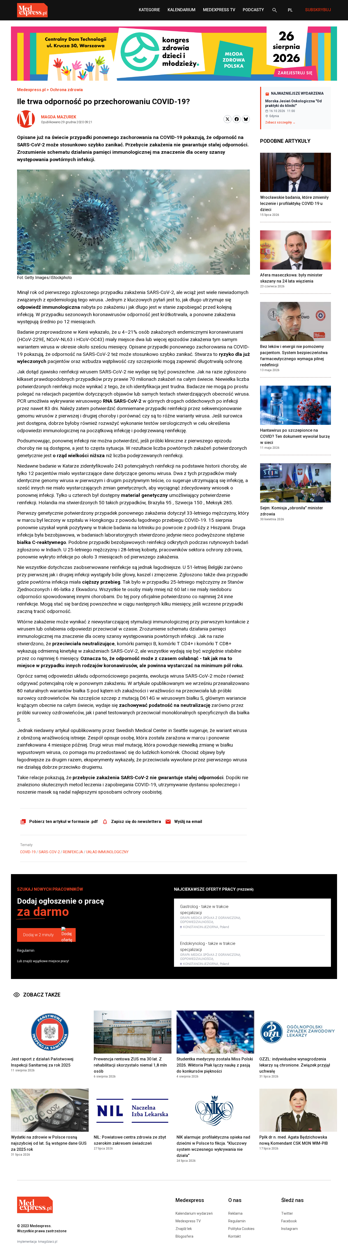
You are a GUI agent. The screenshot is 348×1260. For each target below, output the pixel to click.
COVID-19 (28, 852)
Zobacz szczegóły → (280, 122)
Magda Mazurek (58, 117)
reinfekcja (73, 852)
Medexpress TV (188, 1221)
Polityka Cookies (241, 1229)
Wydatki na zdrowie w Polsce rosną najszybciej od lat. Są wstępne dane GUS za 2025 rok (49, 1143)
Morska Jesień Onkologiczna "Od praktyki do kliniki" (293, 103)
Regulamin (25, 950)
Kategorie (149, 9)
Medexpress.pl (31, 89)
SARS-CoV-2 (49, 852)
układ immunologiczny (107, 852)
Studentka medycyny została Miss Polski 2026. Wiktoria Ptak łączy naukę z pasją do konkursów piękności (215, 1065)
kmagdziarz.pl (47, 1241)
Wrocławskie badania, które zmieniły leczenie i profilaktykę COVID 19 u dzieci (294, 203)
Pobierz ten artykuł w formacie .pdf (63, 821)
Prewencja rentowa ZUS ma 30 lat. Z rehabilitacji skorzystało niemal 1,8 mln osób (130, 1065)
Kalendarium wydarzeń (194, 1213)
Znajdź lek (184, 1229)
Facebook (289, 1221)
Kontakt (234, 1236)
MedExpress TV (219, 9)
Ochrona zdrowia (66, 89)
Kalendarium (181, 9)
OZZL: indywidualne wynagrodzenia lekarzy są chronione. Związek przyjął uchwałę (294, 1065)
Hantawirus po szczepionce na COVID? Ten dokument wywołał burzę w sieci (295, 436)
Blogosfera (184, 1236)
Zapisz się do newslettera (136, 821)
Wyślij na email (188, 821)
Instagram (289, 1229)
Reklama (235, 1213)
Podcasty (253, 9)
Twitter (287, 1213)
